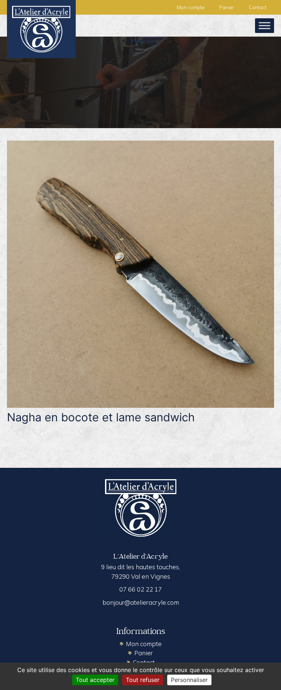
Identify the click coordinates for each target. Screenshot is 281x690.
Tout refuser (143, 679)
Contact (257, 7)
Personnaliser (189, 679)
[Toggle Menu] (264, 25)
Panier (226, 7)
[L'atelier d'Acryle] (41, 28)
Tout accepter (95, 679)
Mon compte (191, 7)
